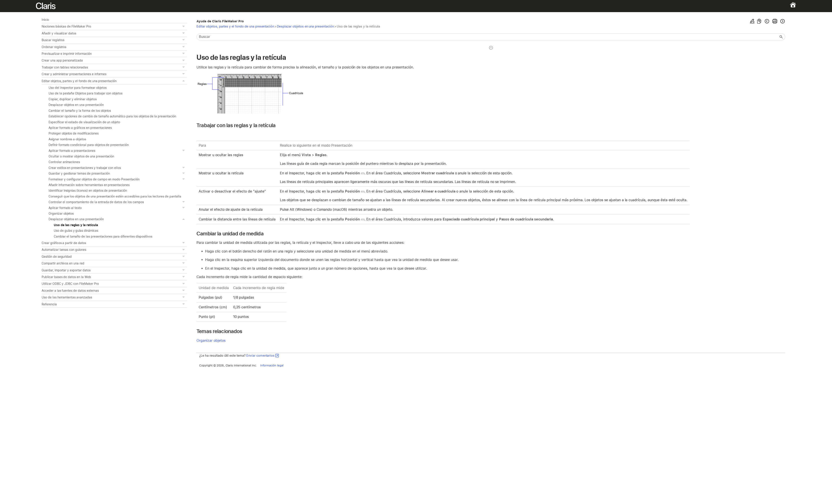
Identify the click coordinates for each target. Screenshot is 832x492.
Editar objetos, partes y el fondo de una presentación (79, 81)
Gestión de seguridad (57, 256)
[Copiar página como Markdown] (759, 21)
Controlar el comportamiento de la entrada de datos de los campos (96, 202)
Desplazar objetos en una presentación (76, 105)
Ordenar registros (54, 47)
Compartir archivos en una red (63, 263)
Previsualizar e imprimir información (67, 53)
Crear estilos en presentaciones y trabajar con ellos (85, 168)
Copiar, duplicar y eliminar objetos (73, 99)
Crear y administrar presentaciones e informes (74, 74)
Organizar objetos (61, 213)
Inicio (45, 19)
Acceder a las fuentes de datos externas (70, 290)
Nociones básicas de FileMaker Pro (66, 26)
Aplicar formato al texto (65, 208)
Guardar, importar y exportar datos (66, 270)
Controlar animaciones (64, 162)
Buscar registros (53, 40)
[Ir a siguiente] (782, 21)
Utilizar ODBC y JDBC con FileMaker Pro (70, 283)
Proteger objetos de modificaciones (74, 133)
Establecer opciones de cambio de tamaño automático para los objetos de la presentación (112, 116)
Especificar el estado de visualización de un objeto (84, 122)
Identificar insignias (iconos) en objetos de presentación (88, 190)
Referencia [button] (49, 304)
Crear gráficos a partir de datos (64, 243)
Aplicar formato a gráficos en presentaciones (80, 127)
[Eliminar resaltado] (752, 21)
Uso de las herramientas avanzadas (67, 297)
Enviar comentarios (260, 355)
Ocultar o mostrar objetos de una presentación (81, 156)
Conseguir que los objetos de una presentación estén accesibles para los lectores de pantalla (115, 196)
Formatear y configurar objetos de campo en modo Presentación (94, 179)
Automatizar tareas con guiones (64, 249)
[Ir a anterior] (767, 21)
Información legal (271, 365)
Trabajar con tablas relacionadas (65, 67)
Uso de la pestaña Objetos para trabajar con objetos (85, 93)
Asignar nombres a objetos (67, 139)
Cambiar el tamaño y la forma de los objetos (80, 110)
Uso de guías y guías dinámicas (76, 230)
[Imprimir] (774, 21)
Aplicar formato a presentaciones (72, 150)
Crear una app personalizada (62, 60)
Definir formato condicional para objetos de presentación (89, 145)
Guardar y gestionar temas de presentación (79, 173)
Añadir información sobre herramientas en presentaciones (89, 185)
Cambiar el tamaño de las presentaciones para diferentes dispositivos (103, 236)
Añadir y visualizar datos (59, 33)
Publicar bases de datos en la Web (66, 277)
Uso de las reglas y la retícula (76, 225)
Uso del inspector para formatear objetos (78, 87)
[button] (184, 26)
